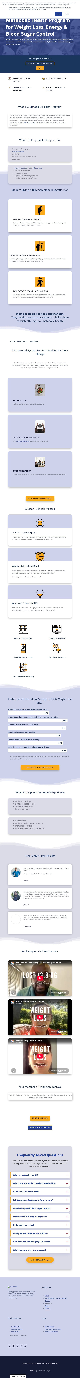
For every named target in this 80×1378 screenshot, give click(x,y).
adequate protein (29, 122)
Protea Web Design (44, 1371)
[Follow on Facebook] (13, 1346)
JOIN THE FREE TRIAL (40, 1118)
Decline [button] (67, 14)
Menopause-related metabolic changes (28, 168)
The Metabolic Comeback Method (56, 1298)
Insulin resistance (18, 151)
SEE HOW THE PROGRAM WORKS (40, 498)
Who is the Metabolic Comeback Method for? (34, 1183)
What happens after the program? (29, 1250)
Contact (47, 1308)
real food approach (56, 78)
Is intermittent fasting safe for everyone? (33, 1200)
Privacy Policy (49, 1326)
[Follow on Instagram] (21, 1346)
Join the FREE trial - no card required (40, 767)
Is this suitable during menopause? (30, 1216)
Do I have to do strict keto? (26, 1191)
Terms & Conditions (51, 1332)
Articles (47, 1301)
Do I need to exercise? (23, 1225)
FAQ (40, 68)
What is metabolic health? (25, 1175)
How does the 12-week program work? (31, 1241)
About (47, 1306)
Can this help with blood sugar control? (32, 1208)
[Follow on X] (17, 1346)
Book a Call (15, 1332)
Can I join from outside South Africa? (30, 1233)
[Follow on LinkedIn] (9, 1346)
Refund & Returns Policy (53, 1329)
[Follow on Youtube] (25, 1346)
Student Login (15, 1326)
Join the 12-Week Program (40, 1260)
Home (47, 1296)
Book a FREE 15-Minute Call (40, 63)
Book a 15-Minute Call (40, 1127)
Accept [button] (58, 14)
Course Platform (16, 1329)
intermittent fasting (22, 441)
